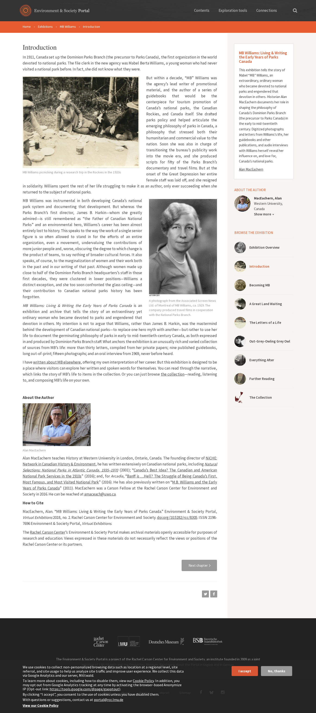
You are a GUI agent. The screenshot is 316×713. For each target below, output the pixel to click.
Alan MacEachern (251, 169)
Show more (262, 214)
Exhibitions (45, 26)
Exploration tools (233, 10)
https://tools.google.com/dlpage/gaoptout (84, 689)
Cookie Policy (143, 680)
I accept (245, 671)
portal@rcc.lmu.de (108, 699)
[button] (205, 594)
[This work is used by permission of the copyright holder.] (57, 424)
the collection (172, 374)
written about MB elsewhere (57, 362)
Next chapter (198, 565)
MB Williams (68, 26)
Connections (266, 10)
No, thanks (276, 671)
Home (27, 26)
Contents (201, 10)
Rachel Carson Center (47, 532)
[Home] (54, 12)
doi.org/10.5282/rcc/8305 (177, 517)
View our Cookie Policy (41, 705)
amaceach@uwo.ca (100, 494)
